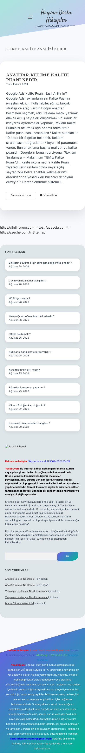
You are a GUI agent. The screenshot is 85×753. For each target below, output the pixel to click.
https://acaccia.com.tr (52, 227)
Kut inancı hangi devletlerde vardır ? (30, 351)
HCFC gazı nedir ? (19, 298)
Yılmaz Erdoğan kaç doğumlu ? (27, 405)
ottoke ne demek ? (20, 334)
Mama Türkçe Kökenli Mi (19, 603)
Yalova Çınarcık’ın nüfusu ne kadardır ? (31, 316)
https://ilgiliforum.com (17, 227)
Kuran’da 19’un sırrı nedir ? (24, 369)
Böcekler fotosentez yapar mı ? (27, 387)
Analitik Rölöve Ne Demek (20, 578)
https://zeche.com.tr (16, 232)
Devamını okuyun (23, 196)
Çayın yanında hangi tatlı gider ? (27, 280)
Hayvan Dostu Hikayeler (56, 16)
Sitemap (39, 232)
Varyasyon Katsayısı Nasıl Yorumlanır (26, 591)
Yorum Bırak (50, 195)
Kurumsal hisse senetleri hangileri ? (29, 423)
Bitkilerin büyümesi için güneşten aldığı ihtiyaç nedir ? (40, 262)
